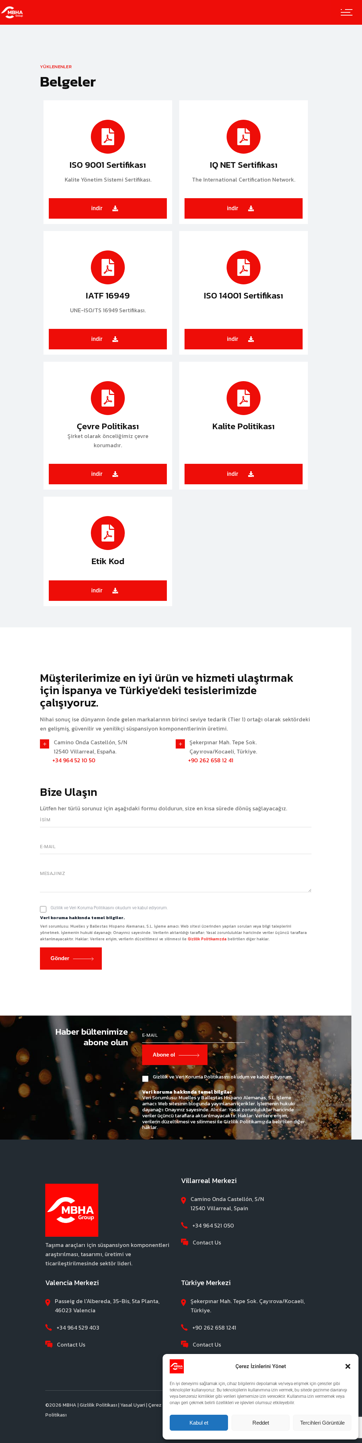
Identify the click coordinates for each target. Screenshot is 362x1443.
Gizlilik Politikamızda (207, 939)
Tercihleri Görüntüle (322, 1423)
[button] (347, 1366)
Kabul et (198, 1423)
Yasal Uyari (132, 1405)
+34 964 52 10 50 (73, 760)
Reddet (260, 1423)
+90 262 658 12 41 (210, 760)
